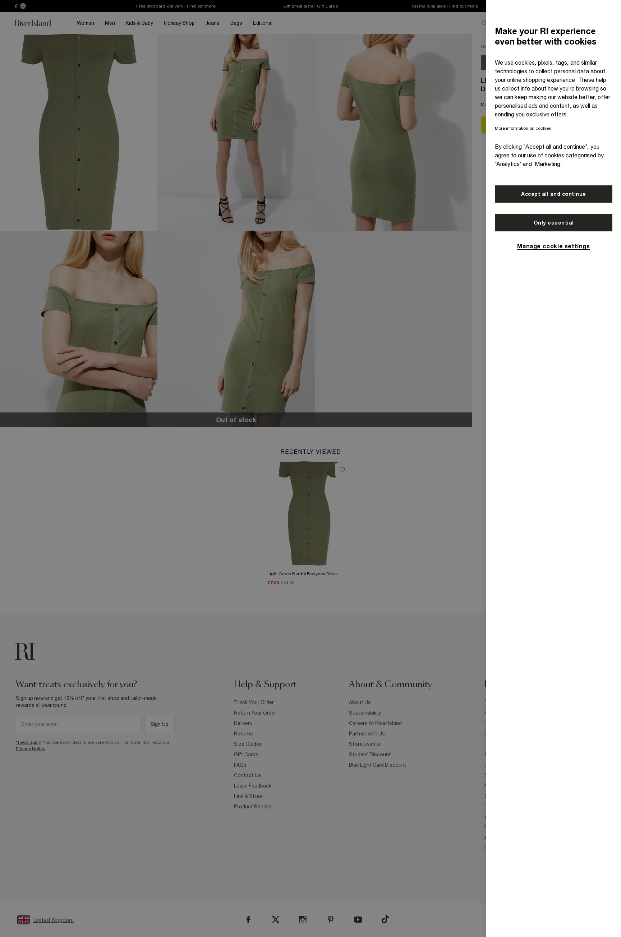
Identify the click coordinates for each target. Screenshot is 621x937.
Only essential (554, 223)
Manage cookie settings (553, 246)
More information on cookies (523, 128)
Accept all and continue (553, 194)
